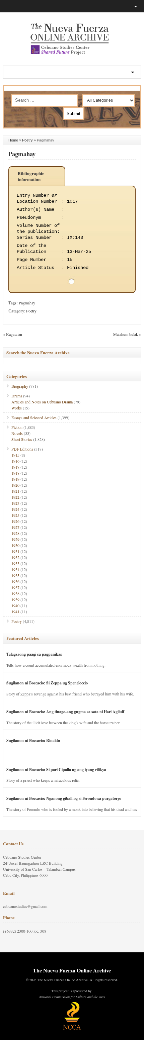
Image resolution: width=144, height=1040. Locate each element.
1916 (15, 461)
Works (16, 407)
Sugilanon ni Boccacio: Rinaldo (33, 740)
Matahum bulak (125, 334)
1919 (15, 479)
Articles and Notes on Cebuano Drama (42, 401)
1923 (15, 503)
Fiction (16, 427)
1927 (15, 527)
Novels (17, 433)
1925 (15, 515)
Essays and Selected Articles (34, 417)
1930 (15, 545)
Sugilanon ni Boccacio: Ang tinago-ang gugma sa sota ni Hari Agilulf (65, 712)
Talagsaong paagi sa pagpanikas (34, 654)
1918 (15, 473)
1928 (15, 533)
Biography (19, 386)
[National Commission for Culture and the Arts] (72, 1028)
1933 (15, 563)
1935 (15, 575)
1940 (15, 605)
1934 (15, 569)
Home (13, 140)
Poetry (27, 140)
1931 (15, 551)
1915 (15, 455)
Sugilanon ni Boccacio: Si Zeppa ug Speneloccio (47, 683)
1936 (15, 581)
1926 (15, 521)
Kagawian (14, 334)
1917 (15, 467)
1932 (15, 557)
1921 (15, 491)
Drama (16, 395)
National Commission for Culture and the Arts (72, 997)
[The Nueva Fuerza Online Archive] (72, 54)
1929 (15, 539)
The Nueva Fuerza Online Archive (72, 970)
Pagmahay (21, 153)
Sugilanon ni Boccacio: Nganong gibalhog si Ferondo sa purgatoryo (63, 798)
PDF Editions (22, 449)
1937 (15, 587)
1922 (15, 497)
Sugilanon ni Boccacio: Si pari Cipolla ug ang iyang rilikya (56, 769)
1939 (15, 599)
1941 (15, 611)
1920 (15, 485)
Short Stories (21, 439)
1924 (15, 509)
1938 (15, 593)
